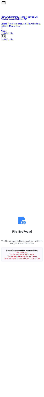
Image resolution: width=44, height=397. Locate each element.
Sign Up (9, 33)
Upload (4, 24)
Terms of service (27, 17)
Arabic (3, 31)
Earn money (14, 17)
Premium (5, 17)
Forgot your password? (17, 24)
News (20, 19)
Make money (14, 26)
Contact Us (13, 19)
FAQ (25, 19)
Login (3, 33)
